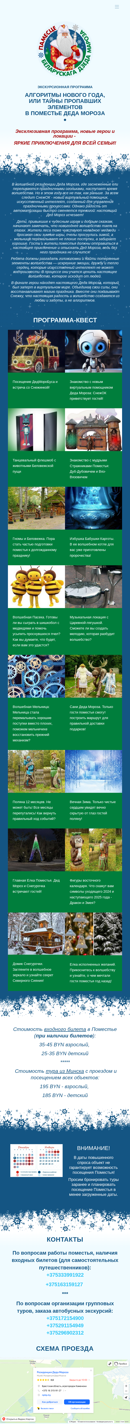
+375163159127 (64, 1284)
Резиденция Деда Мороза (12, 1357)
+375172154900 (65, 1318)
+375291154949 (65, 1325)
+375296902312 (65, 1333)
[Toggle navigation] (117, 7)
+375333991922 (65, 1275)
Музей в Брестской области (37, 1357)
